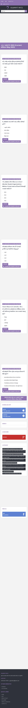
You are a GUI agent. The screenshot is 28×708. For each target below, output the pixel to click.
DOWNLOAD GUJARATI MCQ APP (12, 81)
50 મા (5, 195)
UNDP (5, 75)
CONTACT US (10, 1)
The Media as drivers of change (11, 383)
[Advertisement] (14, 28)
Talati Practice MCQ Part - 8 (8, 471)
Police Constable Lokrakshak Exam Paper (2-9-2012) (12, 448)
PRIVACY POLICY (5, 698)
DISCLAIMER (4, 700)
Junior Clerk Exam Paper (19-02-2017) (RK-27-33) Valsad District (13, 465)
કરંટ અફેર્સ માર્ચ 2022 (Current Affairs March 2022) (12, 473)
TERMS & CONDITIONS (6, 701)
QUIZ (6, 1)
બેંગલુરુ (5, 317)
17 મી (5, 260)
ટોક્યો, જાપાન (6, 133)
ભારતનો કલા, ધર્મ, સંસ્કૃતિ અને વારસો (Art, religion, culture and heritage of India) (13, 457)
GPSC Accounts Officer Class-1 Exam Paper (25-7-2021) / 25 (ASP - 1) (14, 451)
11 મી (5, 255)
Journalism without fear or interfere (12, 377)
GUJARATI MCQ (16, 7)
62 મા (5, 197)
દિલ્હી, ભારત (6, 136)
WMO (5, 67)
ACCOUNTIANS (4, 688)
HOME (2, 1)
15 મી (5, 258)
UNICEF (5, 73)
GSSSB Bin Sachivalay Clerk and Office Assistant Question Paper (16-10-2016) (13, 469)
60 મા (5, 192)
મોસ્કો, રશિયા (6, 130)
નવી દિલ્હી (6, 322)
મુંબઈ (5, 319)
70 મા (5, 200)
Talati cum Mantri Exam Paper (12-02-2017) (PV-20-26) (13, 454)
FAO (5, 70)
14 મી (5, 252)
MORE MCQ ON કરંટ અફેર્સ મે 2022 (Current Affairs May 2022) (13, 398)
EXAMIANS (4, 686)
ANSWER (5, 79)
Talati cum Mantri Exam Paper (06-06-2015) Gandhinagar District (13, 460)
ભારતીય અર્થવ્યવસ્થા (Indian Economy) (9, 462)
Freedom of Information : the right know (13, 385)
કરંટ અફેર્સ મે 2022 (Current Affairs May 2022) (11, 58)
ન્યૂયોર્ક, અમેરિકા (7, 127)
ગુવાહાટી (5, 325)
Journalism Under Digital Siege (11, 380)
